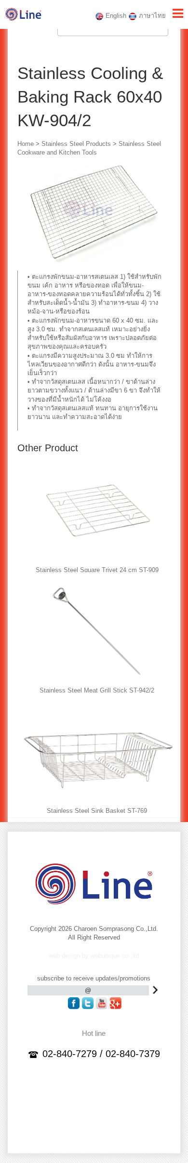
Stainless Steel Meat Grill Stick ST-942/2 (97, 690)
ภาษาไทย (151, 15)
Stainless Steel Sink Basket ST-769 (97, 810)
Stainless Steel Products (76, 143)
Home (25, 143)
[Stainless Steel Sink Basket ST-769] (98, 800)
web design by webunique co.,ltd (94, 955)
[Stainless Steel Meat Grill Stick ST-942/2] (98, 680)
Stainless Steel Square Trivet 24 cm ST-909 (97, 570)
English (115, 15)
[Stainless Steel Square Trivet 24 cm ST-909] (98, 559)
